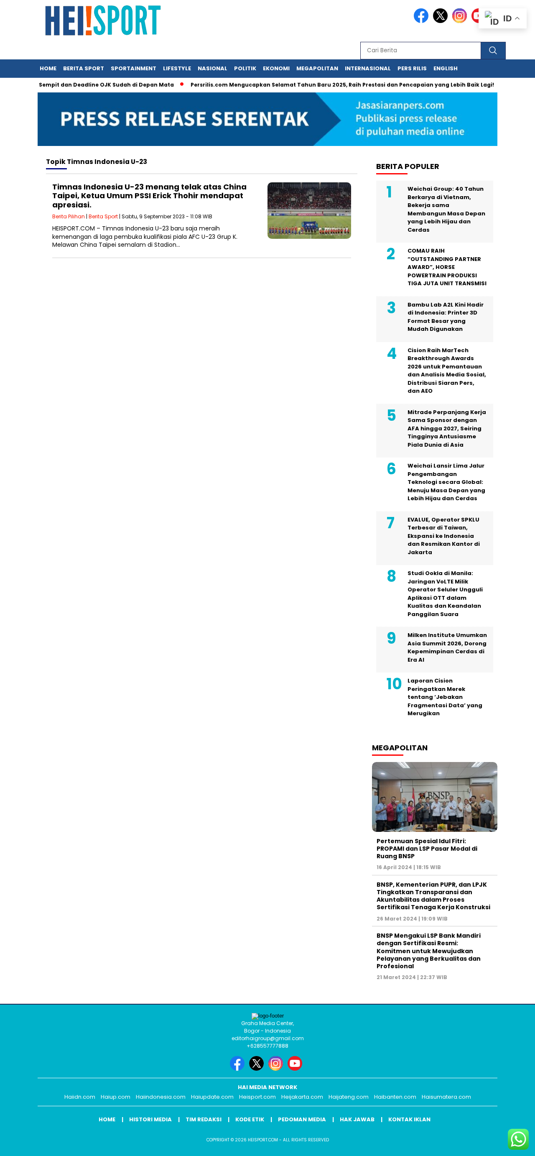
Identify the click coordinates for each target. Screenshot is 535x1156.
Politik (245, 68)
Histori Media (150, 1119)
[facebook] (422, 21)
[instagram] (461, 21)
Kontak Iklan (409, 1119)
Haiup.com (115, 1097)
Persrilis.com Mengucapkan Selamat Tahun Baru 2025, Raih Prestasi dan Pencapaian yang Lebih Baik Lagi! (327, 84)
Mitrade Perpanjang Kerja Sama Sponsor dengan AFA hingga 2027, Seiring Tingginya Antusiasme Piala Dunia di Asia (447, 428)
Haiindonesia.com (161, 1097)
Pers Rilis (412, 68)
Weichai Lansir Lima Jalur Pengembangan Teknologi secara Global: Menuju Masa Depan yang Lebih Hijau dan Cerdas (446, 482)
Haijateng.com (349, 1097)
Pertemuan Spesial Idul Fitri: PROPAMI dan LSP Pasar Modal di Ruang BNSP (427, 848)
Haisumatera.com (446, 1097)
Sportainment (133, 68)
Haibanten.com (395, 1097)
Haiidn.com (79, 1097)
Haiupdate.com (212, 1097)
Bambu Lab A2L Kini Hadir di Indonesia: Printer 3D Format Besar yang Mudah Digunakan (446, 317)
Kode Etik (249, 1119)
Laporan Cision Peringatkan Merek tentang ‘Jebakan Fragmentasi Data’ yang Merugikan (445, 697)
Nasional (212, 68)
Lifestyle (177, 68)
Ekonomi (276, 68)
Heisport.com (257, 1097)
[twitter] (442, 21)
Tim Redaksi (204, 1119)
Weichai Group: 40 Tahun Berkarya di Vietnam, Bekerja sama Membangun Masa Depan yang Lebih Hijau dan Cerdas (446, 209)
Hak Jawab (357, 1119)
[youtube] (296, 1069)
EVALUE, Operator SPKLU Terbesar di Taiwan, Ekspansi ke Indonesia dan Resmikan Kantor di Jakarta (444, 536)
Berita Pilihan (68, 216)
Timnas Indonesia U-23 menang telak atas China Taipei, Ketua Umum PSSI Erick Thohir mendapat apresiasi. (149, 196)
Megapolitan (317, 68)
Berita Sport (83, 68)
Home (48, 68)
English (445, 68)
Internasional (368, 68)
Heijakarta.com (302, 1097)
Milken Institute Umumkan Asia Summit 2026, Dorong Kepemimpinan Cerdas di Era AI (447, 647)
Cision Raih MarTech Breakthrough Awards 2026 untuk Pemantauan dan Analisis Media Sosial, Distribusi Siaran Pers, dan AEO (447, 370)
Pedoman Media (302, 1119)
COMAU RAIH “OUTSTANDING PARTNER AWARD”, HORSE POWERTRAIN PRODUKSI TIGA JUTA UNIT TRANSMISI (447, 267)
